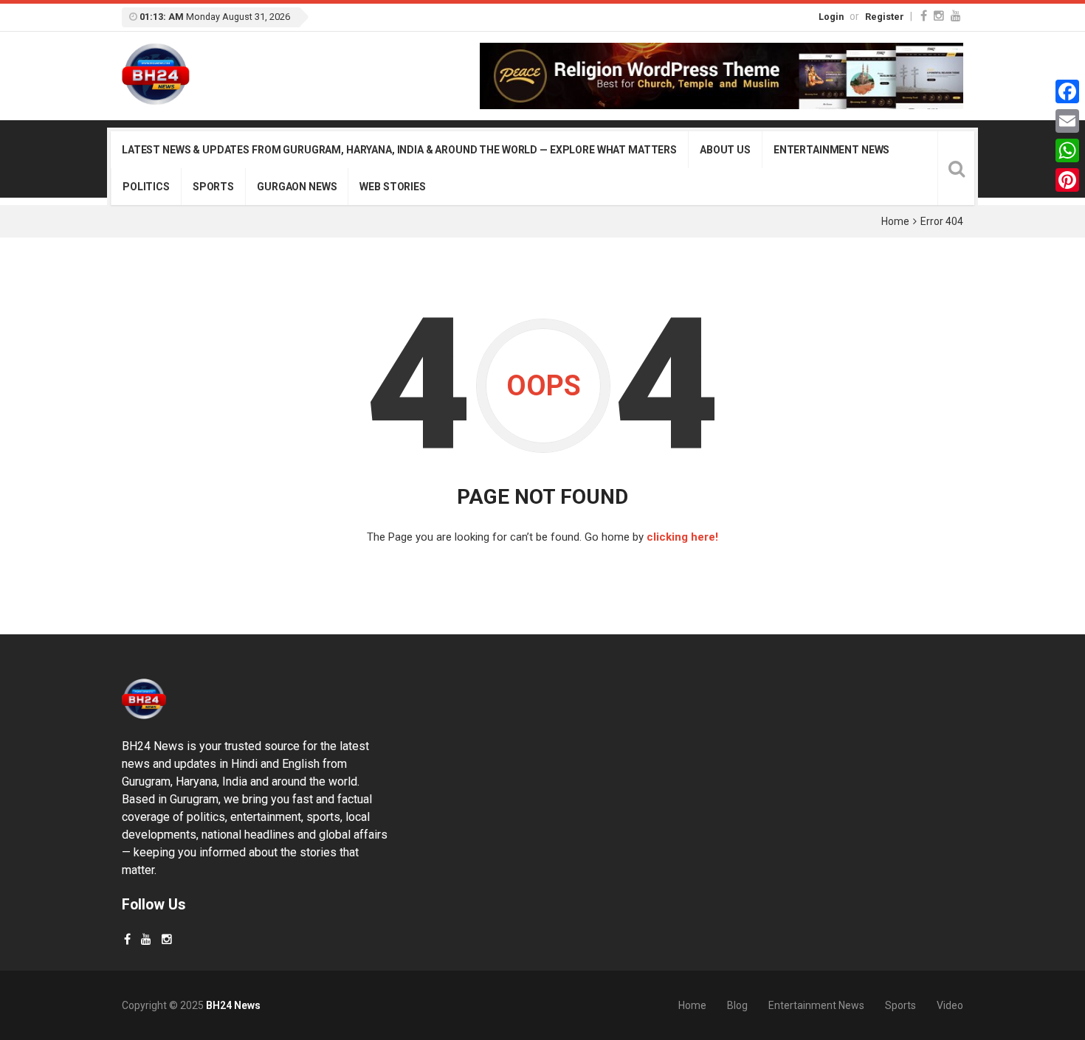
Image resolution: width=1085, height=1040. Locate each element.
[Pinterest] (1067, 180)
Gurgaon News (297, 187)
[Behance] (146, 939)
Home (895, 221)
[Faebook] (127, 939)
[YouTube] (955, 16)
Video (950, 1005)
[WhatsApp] (1067, 150)
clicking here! (682, 537)
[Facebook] (923, 16)
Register (884, 16)
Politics (146, 187)
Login (831, 16)
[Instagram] (938, 16)
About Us (725, 150)
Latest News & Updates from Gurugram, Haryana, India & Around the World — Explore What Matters (399, 150)
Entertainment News (831, 150)
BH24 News (233, 1005)
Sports (213, 187)
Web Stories (392, 187)
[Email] (1067, 121)
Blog (737, 1005)
